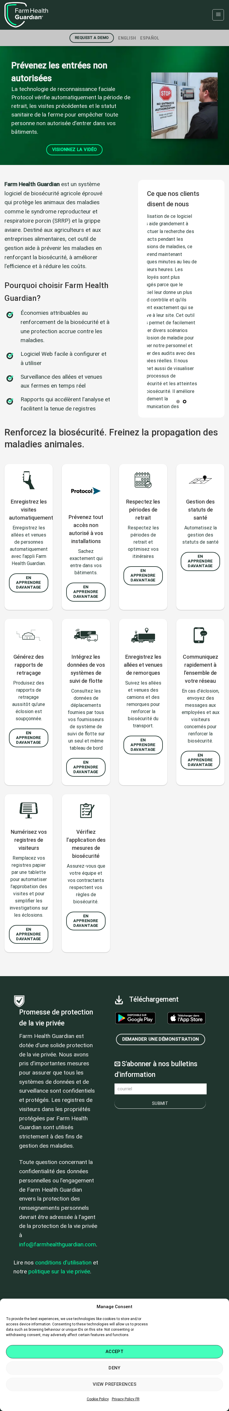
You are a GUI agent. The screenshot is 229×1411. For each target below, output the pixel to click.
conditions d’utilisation (63, 1262)
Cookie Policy (98, 1399)
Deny (114, 1368)
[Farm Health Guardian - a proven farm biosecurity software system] (34, 15)
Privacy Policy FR (126, 1399)
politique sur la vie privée (59, 1271)
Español (149, 38)
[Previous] (12, 105)
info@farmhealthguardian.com (57, 1244)
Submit (160, 1103)
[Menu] (218, 15)
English (127, 38)
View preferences (114, 1384)
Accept (115, 1351)
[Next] (216, 105)
